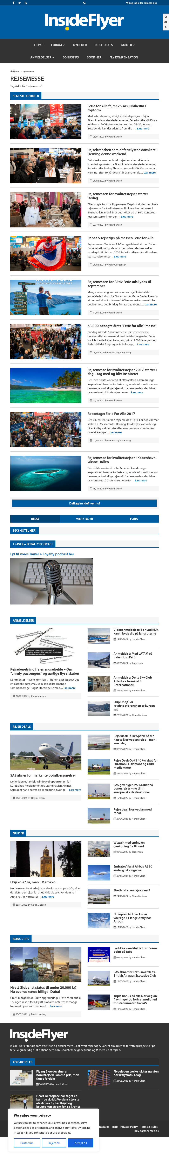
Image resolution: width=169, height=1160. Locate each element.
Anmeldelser (23, 620)
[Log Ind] (166, 26)
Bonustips (21, 939)
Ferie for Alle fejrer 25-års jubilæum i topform (117, 108)
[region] (53, 1130)
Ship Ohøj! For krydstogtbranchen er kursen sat (134, 705)
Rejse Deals (22, 726)
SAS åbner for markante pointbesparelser (43, 775)
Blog (35, 519)
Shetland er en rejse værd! (132, 890)
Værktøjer (84, 519)
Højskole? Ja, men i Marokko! (33, 882)
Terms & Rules (149, 1127)
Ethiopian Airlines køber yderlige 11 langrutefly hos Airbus (132, 917)
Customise (26, 1143)
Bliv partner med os (146, 1131)
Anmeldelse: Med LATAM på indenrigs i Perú (133, 655)
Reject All (54, 1143)
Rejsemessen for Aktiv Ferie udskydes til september (119, 283)
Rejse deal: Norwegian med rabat (133, 811)
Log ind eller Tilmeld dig (142, 2)
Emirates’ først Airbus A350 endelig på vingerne (133, 868)
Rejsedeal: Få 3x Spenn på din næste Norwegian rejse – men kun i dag (134, 739)
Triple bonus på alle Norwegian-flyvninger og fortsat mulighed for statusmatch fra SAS (136, 999)
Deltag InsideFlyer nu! (84, 503)
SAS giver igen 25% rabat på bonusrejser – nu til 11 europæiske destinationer (133, 788)
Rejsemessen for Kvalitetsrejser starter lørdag (118, 195)
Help (115, 1127)
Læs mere (143, 128)
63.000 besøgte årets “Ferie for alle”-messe (122, 325)
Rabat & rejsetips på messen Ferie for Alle (121, 237)
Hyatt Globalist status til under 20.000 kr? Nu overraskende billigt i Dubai (43, 989)
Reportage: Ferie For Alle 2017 (111, 413)
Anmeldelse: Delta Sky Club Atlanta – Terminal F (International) (133, 681)
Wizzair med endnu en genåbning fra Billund (129, 844)
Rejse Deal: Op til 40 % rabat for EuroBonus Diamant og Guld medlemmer (136, 764)
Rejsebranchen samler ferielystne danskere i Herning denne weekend (122, 151)
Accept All (81, 1143)
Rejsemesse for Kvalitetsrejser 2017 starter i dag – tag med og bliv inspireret (122, 371)
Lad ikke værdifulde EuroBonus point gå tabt (135, 950)
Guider (18, 833)
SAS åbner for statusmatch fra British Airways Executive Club (135, 974)
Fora (134, 519)
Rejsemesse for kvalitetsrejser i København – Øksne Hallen (123, 459)
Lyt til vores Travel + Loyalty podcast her (42, 554)
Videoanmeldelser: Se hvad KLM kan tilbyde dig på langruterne (136, 631)
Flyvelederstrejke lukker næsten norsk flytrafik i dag (136, 1073)
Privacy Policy (129, 1127)
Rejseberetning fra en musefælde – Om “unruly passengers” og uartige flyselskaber (44, 671)
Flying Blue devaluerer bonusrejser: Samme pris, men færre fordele (57, 1075)
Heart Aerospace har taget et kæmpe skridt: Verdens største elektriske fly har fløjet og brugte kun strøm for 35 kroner (58, 1101)
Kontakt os (102, 1127)
